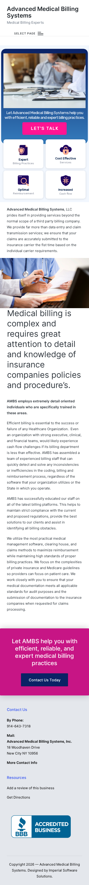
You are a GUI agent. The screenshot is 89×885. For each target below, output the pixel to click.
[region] (44, 123)
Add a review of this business (30, 788)
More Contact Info (22, 762)
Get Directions (18, 797)
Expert (23, 159)
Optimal (23, 189)
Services (65, 162)
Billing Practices (23, 163)
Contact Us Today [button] (44, 680)
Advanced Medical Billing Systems (43, 12)
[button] (44, 96)
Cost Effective (65, 158)
